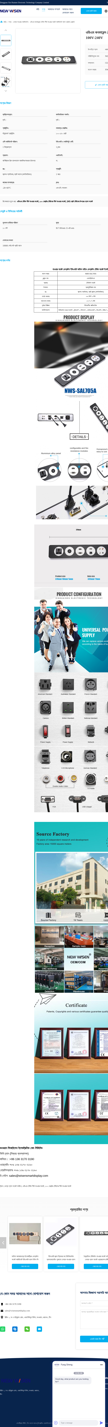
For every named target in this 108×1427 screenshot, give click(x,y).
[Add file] (56, 1423)
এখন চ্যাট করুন (91, 11)
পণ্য (43, 9)
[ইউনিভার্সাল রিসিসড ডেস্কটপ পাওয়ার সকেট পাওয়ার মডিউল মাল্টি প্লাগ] (61, 1233)
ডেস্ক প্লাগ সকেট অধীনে (12, 1186)
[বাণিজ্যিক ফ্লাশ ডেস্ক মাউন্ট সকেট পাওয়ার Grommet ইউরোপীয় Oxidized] (25, 1233)
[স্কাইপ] (18, 1331)
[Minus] (101, 1364)
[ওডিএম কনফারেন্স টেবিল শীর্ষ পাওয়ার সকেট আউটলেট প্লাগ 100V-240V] (48, 61)
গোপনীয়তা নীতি (21, 1423)
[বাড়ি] (10, 11)
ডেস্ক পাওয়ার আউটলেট (20, 22)
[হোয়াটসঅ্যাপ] (6, 1331)
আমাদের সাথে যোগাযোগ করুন (68, 11)
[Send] (101, 1423)
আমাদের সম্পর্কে (54, 9)
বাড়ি (37, 9)
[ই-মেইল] (43, 1331)
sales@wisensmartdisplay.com (17, 1311)
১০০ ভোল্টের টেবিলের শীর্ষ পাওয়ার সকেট (58, 1186)
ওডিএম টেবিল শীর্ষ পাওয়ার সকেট (33, 1186)
